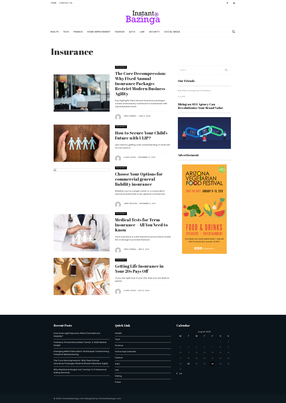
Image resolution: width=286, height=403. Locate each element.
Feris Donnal (130, 116)
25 (188, 363)
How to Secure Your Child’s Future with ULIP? (141, 135)
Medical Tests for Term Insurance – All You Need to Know (141, 225)
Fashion (120, 31)
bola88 (181, 96)
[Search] (226, 70)
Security (154, 31)
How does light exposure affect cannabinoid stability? (77, 335)
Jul (180, 373)
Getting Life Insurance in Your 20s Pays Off (139, 268)
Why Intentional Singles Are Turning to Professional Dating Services (80, 371)
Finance (78, 31)
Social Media (172, 31)
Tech (66, 31)
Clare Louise (130, 157)
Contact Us (65, 3)
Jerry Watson (130, 203)
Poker (118, 382)
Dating (118, 376)
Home (53, 3)
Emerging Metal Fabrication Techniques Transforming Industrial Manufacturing (81, 353)
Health (54, 31)
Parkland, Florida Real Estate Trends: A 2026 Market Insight (80, 344)
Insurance (121, 67)
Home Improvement (99, 31)
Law (142, 31)
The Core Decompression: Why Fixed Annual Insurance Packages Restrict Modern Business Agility (140, 83)
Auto (132, 31)
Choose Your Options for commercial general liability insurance (139, 179)
